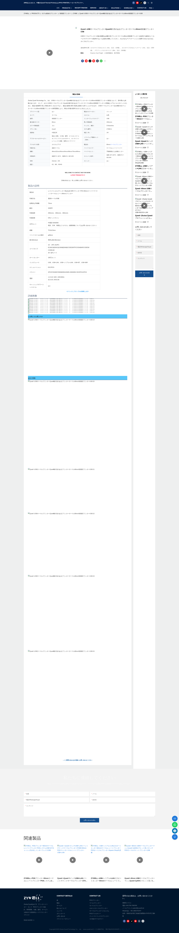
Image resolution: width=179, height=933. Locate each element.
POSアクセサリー (95, 913)
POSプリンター (94, 900)
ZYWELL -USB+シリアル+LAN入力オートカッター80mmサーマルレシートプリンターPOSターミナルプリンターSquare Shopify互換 (144, 167)
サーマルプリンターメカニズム (99, 911)
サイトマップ (125, 929)
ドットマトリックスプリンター (99, 916)
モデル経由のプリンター (49, 13)
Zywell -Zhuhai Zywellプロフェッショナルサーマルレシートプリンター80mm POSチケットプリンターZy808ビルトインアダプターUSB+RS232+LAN (144, 217)
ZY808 (75, 13)
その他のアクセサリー (96, 919)
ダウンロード (61, 913)
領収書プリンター (65, 13)
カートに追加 (141, 123)
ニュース (59, 911)
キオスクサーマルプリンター (99, 908)
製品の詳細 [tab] (76, 94)
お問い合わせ (61, 916)
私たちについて (61, 908)
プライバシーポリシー (64, 919)
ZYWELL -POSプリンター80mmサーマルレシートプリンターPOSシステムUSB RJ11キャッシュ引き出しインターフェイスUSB (144, 117)
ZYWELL (26, 13)
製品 (58, 903)
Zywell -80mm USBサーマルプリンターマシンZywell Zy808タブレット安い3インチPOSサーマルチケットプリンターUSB (144, 190)
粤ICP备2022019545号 (113, 929)
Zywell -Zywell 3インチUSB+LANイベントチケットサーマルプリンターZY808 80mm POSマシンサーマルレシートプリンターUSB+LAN (144, 142)
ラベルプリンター (95, 903)
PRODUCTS (36, 13)
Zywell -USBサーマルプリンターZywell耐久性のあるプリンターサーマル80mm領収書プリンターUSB (111, 13)
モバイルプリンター (96, 905)
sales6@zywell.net (138, 908)
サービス (59, 905)
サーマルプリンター (116, 144)
